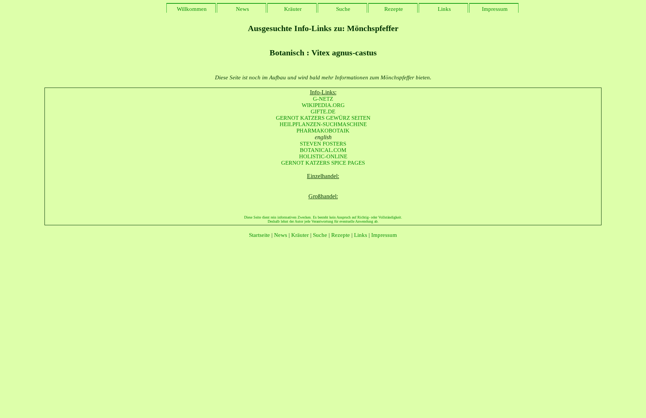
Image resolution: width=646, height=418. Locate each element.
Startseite (259, 235)
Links (443, 9)
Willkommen (191, 9)
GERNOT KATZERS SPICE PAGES (323, 163)
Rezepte (393, 9)
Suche (342, 9)
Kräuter (292, 9)
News (241, 9)
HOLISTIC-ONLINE (323, 156)
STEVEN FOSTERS (323, 144)
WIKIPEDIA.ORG (323, 105)
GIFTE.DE (323, 112)
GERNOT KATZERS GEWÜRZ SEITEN (323, 118)
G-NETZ (323, 99)
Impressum (494, 9)
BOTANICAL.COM (323, 150)
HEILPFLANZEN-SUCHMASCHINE (323, 124)
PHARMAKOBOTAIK (323, 131)
